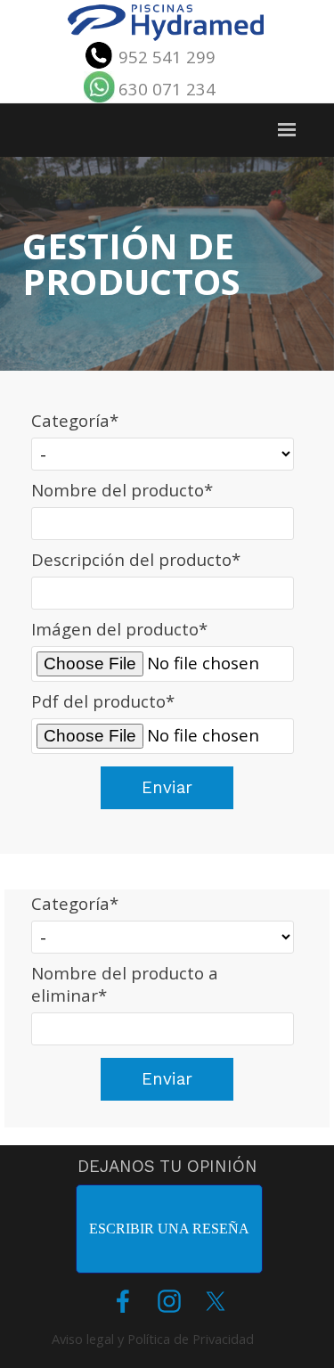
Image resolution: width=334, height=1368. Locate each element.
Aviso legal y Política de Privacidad (153, 1339)
